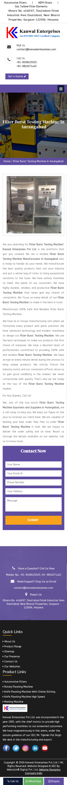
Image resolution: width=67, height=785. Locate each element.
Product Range (12, 646)
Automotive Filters (15, 2)
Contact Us (11, 661)
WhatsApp (34, 781)
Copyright (9, 762)
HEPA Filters (45, 2)
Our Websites (12, 666)
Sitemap (9, 651)
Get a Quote (16, 76)
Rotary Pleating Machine (18, 686)
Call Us (14, 781)
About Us (9, 641)
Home (7, 161)
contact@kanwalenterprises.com (36, 49)
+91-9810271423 (27, 66)
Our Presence (12, 656)
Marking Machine (13, 701)
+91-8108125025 (27, 62)
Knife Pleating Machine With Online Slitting (29, 691)
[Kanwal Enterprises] (33, 32)
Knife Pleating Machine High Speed (24, 696)
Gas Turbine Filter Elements (31, 6)
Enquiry (55, 781)
